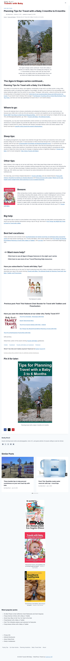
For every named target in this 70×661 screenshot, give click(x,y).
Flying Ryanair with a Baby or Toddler (14, 620)
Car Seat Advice (14, 647)
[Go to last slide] (4, 474)
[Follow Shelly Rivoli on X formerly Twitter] (5, 444)
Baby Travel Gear (36, 647)
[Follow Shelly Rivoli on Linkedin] (11, 444)
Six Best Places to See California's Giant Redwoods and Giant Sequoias (23, 614)
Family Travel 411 (40, 349)
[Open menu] (65, 3)
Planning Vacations (25, 647)
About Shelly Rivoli (9, 639)
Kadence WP (48, 657)
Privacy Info (7, 635)
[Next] (66, 474)
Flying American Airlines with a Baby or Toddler (17, 616)
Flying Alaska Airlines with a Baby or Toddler (16, 624)
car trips (40, 240)
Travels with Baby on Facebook (25, 345)
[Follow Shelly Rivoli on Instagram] (8, 444)
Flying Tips (5, 647)
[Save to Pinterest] (13, 429)
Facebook (12, 345)
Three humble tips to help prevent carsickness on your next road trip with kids (17, 483)
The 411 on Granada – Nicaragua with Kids (32, 316)
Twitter (6, 345)
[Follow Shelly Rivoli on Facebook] (3, 444)
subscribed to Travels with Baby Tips (26, 266)
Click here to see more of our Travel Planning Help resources (30, 259)
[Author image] (5, 14)
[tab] (32, 493)
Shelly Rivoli (10, 14)
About (44, 647)
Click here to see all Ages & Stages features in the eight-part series (32, 256)
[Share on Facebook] (5, 429)
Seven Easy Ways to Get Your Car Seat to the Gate (18, 618)
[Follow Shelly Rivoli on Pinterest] (13, 444)
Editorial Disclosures (9, 637)
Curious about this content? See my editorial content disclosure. (21, 353)
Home (5, 17)
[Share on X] (9, 429)
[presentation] (18, 467)
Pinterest (37, 345)
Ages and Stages (8, 8)
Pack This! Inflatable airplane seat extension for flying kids (20, 622)
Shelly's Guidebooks (9, 641)
